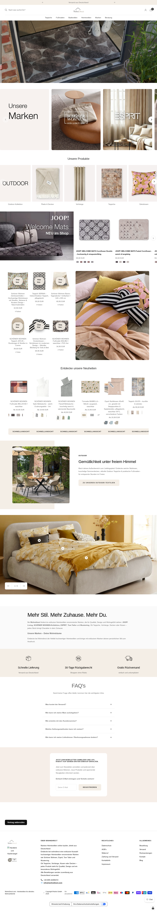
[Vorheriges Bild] (5, 120)
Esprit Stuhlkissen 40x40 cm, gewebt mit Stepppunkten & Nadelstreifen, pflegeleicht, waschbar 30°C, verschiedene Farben (114, 407)
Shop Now (17, 281)
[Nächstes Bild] (151, 120)
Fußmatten (60, 18)
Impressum (106, 864)
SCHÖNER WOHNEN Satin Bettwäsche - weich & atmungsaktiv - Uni (42, 403)
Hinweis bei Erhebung (60, 904)
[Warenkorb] (151, 10)
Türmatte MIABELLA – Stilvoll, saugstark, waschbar (90, 403)
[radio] (12, 415)
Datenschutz (106, 846)
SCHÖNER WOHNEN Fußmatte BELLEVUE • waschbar (19, 403)
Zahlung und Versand (110, 857)
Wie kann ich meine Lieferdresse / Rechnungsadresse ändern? (71, 737)
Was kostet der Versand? (55, 704)
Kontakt (142, 857)
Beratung (108, 18)
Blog (141, 860)
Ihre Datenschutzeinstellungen (86, 904)
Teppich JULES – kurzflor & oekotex (138, 402)
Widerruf (105, 853)
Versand (142, 849)
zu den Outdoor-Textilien (30, 59)
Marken (98, 18)
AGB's (104, 849)
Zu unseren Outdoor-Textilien (99, 483)
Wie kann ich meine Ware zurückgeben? (62, 713)
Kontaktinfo (106, 860)
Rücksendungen (145, 853)
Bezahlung (143, 846)
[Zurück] (79, 238)
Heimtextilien (86, 18)
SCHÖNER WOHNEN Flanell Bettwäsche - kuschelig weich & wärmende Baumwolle (66, 405)
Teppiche (48, 18)
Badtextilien (72, 18)
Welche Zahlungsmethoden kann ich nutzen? (64, 729)
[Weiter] (153, 238)
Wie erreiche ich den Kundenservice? (61, 721)
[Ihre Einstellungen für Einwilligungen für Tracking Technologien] (153, 908)
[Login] (145, 10)
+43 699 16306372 (51, 880)
